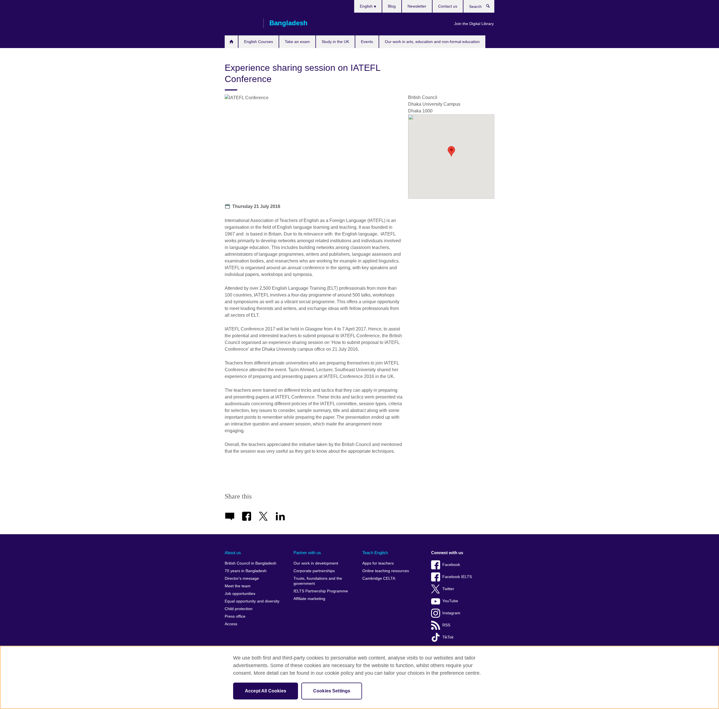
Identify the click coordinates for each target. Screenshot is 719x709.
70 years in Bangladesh (246, 571)
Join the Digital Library (474, 23)
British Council (241, 23)
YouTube (450, 601)
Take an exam (297, 41)
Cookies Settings (332, 690)
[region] (359, 677)
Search (490, 7)
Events (367, 41)
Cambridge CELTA (378, 578)
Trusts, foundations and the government (317, 581)
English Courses (258, 41)
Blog (392, 6)
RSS (446, 625)
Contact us (447, 6)
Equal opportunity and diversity (252, 601)
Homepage (231, 41)
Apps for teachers (378, 563)
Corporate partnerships (314, 571)
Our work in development (315, 563)
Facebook (451, 565)
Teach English (375, 552)
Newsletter (417, 6)
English (367, 6)
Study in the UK (335, 41)
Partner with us (307, 552)
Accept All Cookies (265, 690)
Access (231, 624)
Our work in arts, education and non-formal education (432, 41)
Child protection (238, 609)
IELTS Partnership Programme (320, 591)
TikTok (448, 637)
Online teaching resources (385, 571)
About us (233, 552)
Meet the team (238, 586)
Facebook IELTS (457, 577)
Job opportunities (240, 594)
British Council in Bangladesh (250, 563)
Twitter (448, 589)
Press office (235, 616)
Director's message (242, 578)
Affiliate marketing (309, 599)
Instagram (451, 613)
